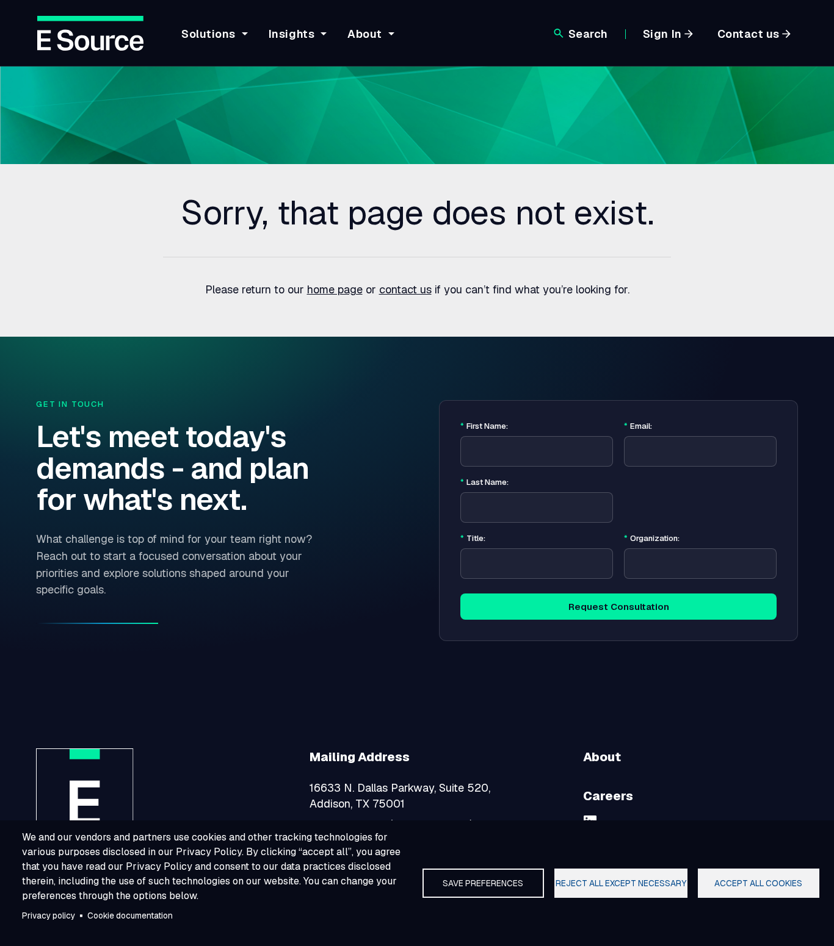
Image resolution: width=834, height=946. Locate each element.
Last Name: (484, 482)
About (602, 757)
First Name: (484, 426)
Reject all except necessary (621, 883)
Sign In (662, 34)
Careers (608, 796)
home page (335, 289)
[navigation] (286, 40)
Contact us (748, 34)
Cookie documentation (130, 915)
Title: (472, 538)
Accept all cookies (758, 883)
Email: (638, 426)
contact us (405, 289)
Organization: (652, 538)
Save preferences (483, 883)
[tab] (213, 43)
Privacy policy (48, 915)
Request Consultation (618, 606)
